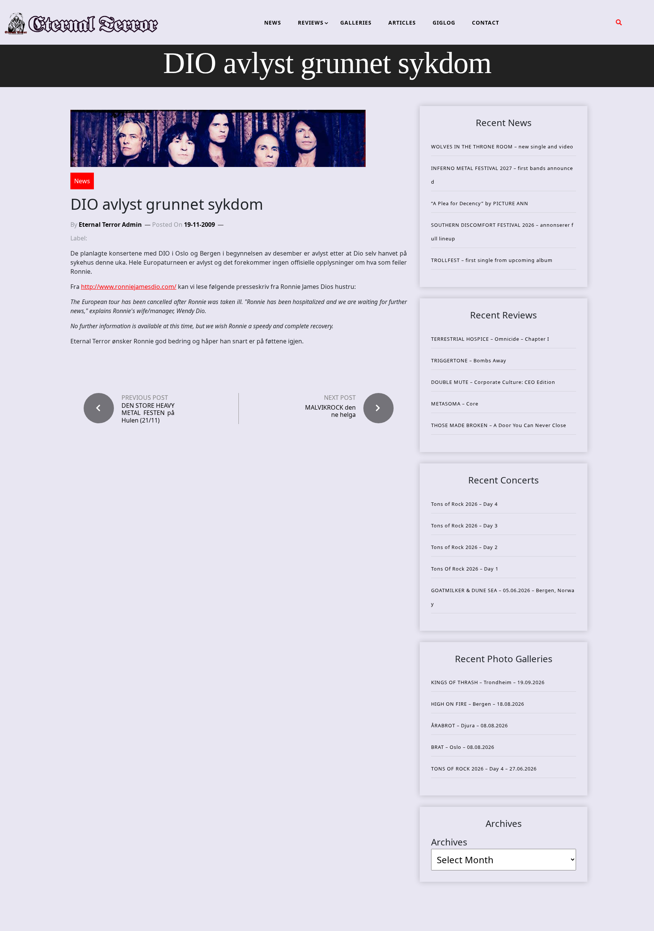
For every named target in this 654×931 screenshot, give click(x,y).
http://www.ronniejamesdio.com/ (128, 286)
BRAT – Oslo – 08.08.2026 (462, 747)
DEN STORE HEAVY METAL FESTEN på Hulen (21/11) (147, 413)
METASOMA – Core (454, 403)
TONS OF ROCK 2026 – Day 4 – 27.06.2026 (484, 768)
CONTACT (485, 22)
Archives (449, 842)
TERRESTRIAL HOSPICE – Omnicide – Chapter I (490, 338)
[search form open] (619, 22)
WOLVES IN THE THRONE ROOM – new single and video (502, 146)
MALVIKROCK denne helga (330, 411)
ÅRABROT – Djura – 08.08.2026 (469, 725)
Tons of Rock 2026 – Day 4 (464, 504)
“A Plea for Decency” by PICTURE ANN (479, 203)
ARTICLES (402, 22)
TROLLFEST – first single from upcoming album (492, 260)
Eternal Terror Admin (110, 224)
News (82, 181)
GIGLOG (444, 22)
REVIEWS (311, 22)
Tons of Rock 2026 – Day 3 (464, 525)
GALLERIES (356, 22)
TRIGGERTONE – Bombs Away (468, 360)
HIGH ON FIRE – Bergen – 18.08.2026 (477, 703)
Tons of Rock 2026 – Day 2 (464, 547)
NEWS (272, 22)
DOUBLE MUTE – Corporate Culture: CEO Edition (493, 382)
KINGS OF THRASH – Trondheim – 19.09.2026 (488, 682)
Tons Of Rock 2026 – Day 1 (464, 568)
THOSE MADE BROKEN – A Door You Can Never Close (498, 425)
